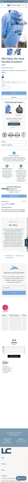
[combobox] (19, 115)
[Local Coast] (14, 5)
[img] (5, 201)
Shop (2, 470)
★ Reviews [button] (26, 242)
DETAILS (3, 142)
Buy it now (14, 97)
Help (2, 458)
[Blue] (3, 77)
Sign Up (14, 293)
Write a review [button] (14, 196)
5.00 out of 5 (18, 190)
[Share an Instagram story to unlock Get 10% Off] (5, 308)
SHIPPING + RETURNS (6, 145)
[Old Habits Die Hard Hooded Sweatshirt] (10, 52)
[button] (22, 5)
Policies (3, 464)
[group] (14, 1)
